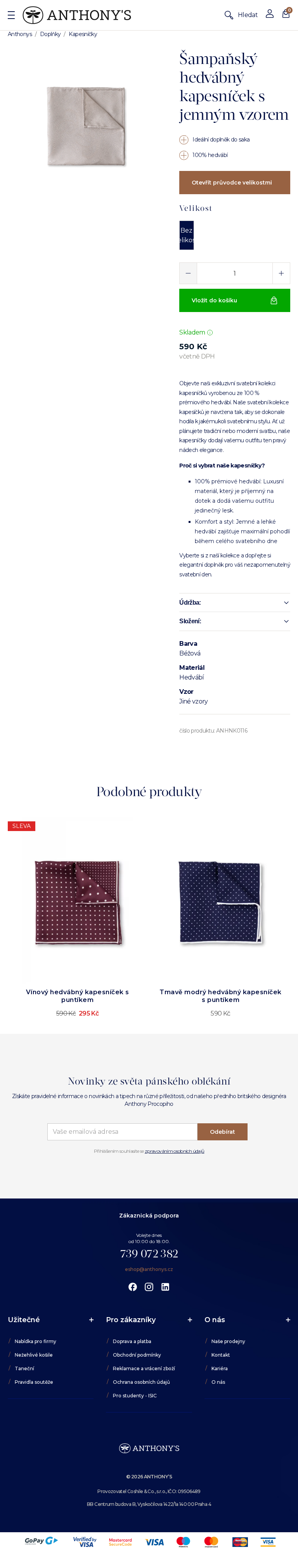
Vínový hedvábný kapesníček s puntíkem (77, 996)
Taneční (24, 1368)
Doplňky (50, 34)
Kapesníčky (83, 34)
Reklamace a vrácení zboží (144, 1368)
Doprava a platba (132, 1341)
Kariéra (219, 1368)
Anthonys (20, 34)
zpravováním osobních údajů (174, 1151)
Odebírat (222, 1131)
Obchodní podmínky (137, 1355)
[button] (234, 602)
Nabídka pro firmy (35, 1341)
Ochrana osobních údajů (141, 1382)
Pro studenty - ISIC (135, 1396)
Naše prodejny (228, 1341)
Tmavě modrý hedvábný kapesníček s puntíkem (220, 996)
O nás (218, 1382)
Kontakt (220, 1355)
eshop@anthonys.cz (149, 1269)
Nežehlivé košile (34, 1355)
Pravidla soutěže (34, 1382)
